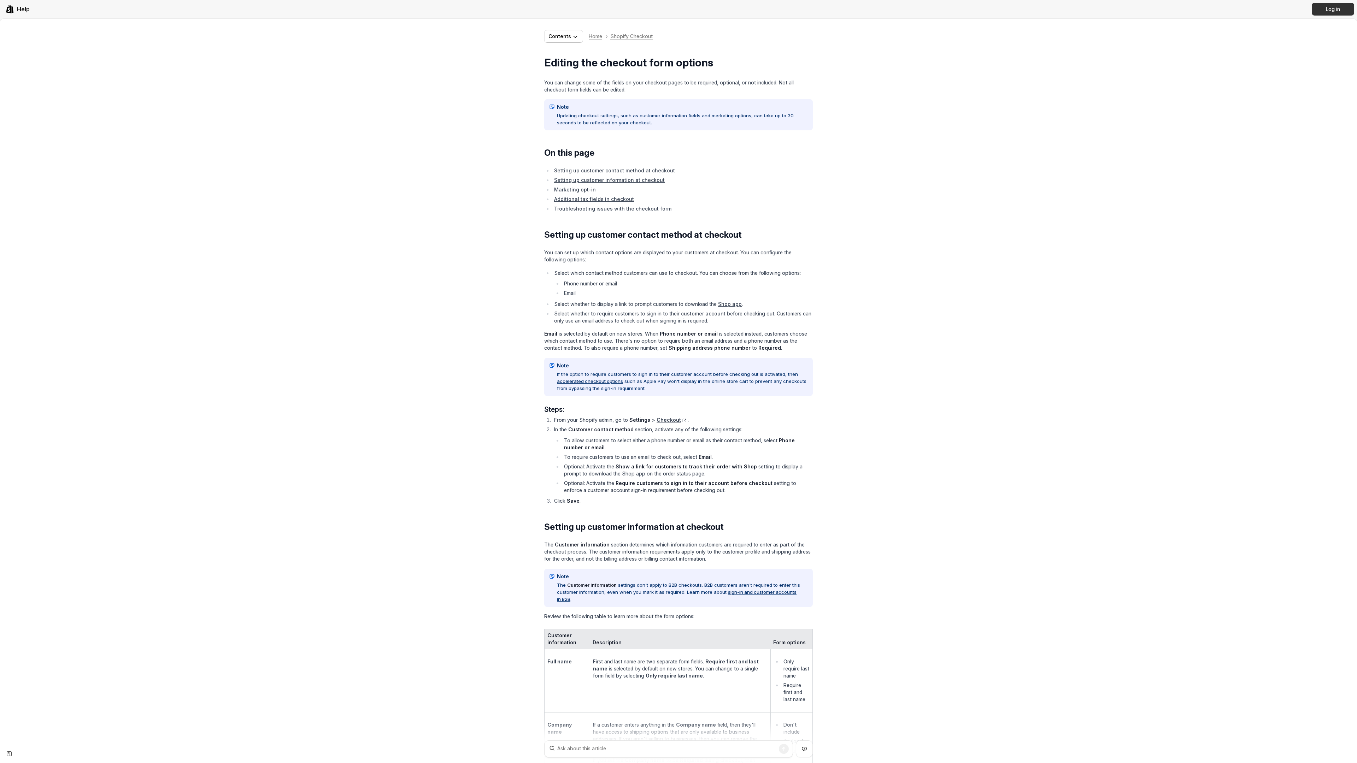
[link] (18, 9)
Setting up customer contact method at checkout (614, 170)
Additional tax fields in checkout (594, 199)
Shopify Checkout (631, 36)
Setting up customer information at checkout (609, 180)
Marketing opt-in (575, 190)
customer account (703, 313)
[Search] (784, 749)
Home (595, 36)
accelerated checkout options (590, 381)
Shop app (730, 304)
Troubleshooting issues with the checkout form (612, 209)
